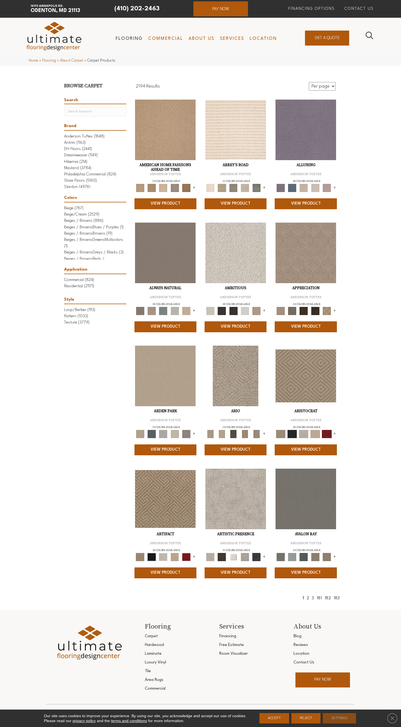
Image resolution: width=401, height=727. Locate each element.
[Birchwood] (306, 376)
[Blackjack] (292, 434)
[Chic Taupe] (245, 188)
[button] (220, 8)
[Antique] (222, 434)
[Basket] (152, 311)
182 (328, 598)
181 (319, 598)
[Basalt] (304, 188)
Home (33, 60)
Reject (306, 718)
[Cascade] (304, 434)
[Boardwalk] (186, 188)
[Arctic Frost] (292, 311)
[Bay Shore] (245, 434)
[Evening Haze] (186, 434)
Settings (339, 718)
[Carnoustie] (327, 311)
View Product (165, 204)
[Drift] (174, 434)
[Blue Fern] (163, 311)
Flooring (49, 60)
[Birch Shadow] (174, 188)
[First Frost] (245, 311)
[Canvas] (235, 253)
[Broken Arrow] (256, 434)
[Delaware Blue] (256, 188)
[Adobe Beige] (235, 376)
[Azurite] (292, 188)
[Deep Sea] (256, 556)
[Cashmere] (315, 434)
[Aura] (235, 129)
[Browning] (315, 311)
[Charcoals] (222, 311)
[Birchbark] (315, 188)
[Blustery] (174, 311)
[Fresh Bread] (256, 311)
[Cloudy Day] (163, 434)
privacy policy (84, 721)
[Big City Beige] (163, 188)
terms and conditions (129, 721)
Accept (274, 718)
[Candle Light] (233, 556)
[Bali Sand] (152, 188)
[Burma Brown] (222, 556)
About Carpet (71, 60)
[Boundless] (233, 188)
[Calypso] (292, 556)
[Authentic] (165, 376)
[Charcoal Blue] (304, 556)
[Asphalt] (306, 499)
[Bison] (304, 311)
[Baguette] (165, 129)
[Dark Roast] (233, 311)
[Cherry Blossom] (327, 434)
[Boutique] (186, 311)
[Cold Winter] (245, 556)
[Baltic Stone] (235, 499)
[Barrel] (165, 253)
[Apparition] (233, 434)
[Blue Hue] (152, 434)
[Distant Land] (327, 556)
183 (337, 598)
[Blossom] (327, 188)
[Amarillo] (306, 253)
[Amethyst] (306, 129)
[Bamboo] (222, 188)
